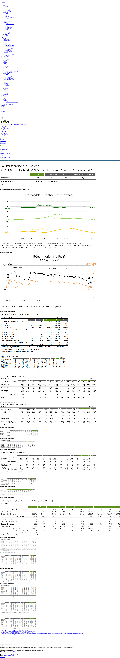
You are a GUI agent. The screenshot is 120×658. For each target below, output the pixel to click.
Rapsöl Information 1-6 (9, 11)
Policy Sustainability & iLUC (8, 104)
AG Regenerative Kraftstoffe (8, 36)
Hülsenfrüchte (6, 12)
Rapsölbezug (8, 33)
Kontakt (3, 105)
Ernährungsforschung (27, 630)
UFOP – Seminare (7, 67)
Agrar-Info (3, 37)
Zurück (7, 6)
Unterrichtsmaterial (9, 30)
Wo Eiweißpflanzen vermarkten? (11, 45)
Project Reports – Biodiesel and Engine (12, 102)
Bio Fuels (5, 100)
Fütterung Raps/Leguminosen (10, 43)
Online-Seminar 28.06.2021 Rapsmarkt (12, 71)
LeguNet (7, 18)
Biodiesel (5, 22)
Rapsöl (5, 5)
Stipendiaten (8, 55)
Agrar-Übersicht (6, 39)
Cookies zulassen (8, 644)
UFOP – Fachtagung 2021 (10, 72)
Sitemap (3, 106)
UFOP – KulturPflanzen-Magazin (9, 79)
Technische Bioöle (7, 34)
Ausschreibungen (81, 633)
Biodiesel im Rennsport (9, 26)
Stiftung (5, 63)
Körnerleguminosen (9, 49)
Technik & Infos (8, 32)
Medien (3, 81)
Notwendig (3, 645)
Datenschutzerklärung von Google (10, 651)
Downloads (6, 88)
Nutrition (10, 635)
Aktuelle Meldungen (7, 4)
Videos (5, 89)
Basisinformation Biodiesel (10, 24)
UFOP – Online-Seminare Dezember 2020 (12, 70)
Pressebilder (6, 83)
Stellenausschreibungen (7, 80)
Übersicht (7, 66)
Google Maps (3, 653)
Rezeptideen (8, 10)
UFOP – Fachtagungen (7, 73)
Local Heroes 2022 (9, 77)
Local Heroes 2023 (9, 76)
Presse (3, 95)
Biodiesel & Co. (8, 86)
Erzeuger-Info (6, 41)
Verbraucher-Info (23, 632)
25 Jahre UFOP (6, 59)
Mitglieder (5, 60)
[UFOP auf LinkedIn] (2, 114)
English (7, 93)
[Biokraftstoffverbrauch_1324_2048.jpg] (48, 425)
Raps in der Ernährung (9, 7)
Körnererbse (8, 14)
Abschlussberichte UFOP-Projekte (11, 54)
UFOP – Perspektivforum (8, 64)
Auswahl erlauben (3, 644)
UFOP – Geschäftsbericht (38, 633)
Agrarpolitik (8, 44)
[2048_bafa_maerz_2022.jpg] (17, 447)
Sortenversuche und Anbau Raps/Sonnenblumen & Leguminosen (15, 42)
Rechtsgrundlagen (8, 28)
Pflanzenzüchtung (8, 50)
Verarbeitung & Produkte (9, 51)
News (5, 99)
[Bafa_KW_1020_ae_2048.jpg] (18, 484)
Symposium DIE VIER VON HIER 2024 (12, 75)
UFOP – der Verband (5, 56)
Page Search (6, 94)
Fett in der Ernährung (9, 9)
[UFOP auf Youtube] (2, 115)
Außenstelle (6, 62)
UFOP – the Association (7, 103)
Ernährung (3, 2)
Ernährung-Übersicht (7, 3)
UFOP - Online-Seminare (10, 46)
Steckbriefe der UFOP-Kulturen (10, 48)
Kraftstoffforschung (9, 27)
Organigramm (16, 633)
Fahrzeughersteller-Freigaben (10, 25)
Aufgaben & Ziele (11, 633)
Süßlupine (7, 15)
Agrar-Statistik (6, 52)
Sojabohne (7, 16)
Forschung (31, 632)
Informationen (2, 657)
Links (7, 29)
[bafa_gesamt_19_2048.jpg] (17, 495)
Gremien (5, 61)
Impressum (3, 107)
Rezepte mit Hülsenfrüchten (10, 17)
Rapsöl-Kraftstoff (4, 133)
